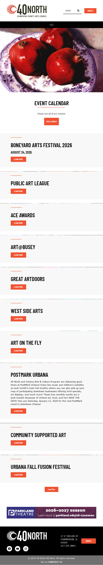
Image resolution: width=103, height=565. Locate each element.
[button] (51, 489)
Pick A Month (51, 121)
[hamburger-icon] (52, 25)
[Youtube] (17, 548)
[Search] (78, 10)
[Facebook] (9, 548)
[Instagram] (25, 548)
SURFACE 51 (55, 562)
